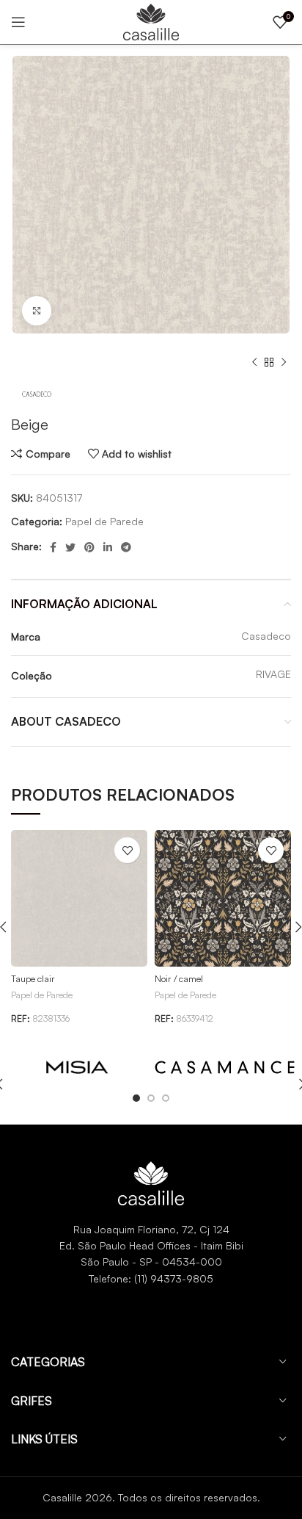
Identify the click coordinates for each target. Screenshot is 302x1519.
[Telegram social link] (126, 547)
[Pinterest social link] (89, 547)
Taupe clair (33, 978)
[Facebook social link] (53, 547)
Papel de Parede (104, 521)
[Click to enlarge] (36, 310)
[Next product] (283, 363)
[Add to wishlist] (127, 850)
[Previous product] (254, 363)
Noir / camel (179, 978)
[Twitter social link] (70, 547)
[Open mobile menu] (18, 22)
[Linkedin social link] (108, 547)
